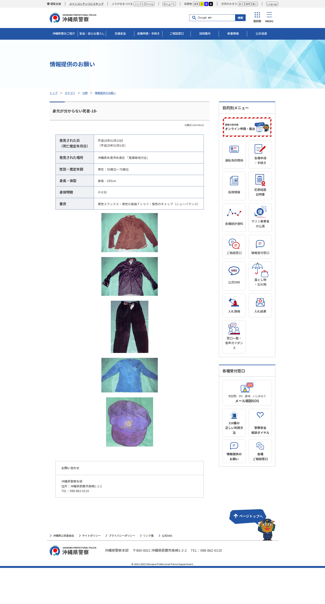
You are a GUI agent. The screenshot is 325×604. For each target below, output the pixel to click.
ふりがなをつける (122, 4)
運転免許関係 (234, 160)
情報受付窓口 (260, 252)
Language (272, 3)
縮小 (254, 3)
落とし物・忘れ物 (260, 282)
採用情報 (234, 192)
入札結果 (260, 311)
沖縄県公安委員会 (63, 535)
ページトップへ (251, 522)
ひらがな (139, 3)
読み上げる (169, 3)
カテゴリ (70, 93)
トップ (54, 93)
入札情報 (234, 311)
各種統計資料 (234, 223)
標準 (196, 3)
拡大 (241, 3)
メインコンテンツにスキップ (86, 4)
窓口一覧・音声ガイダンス (234, 343)
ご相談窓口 (234, 252)
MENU (269, 21)
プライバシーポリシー (122, 535)
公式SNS (234, 282)
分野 (85, 93)
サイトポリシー (91, 535)
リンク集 (148, 535)
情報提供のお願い (105, 93)
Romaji (149, 3)
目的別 (257, 21)
